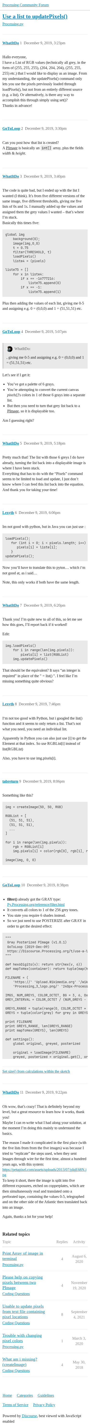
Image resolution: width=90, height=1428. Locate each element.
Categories (25, 1395)
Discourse (29, 1416)
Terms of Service (15, 1405)
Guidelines (46, 1395)
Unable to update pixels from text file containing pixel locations (23, 1311)
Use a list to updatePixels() (34, 16)
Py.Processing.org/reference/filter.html (36, 904)
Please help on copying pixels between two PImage (22, 1282)
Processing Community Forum (25, 5)
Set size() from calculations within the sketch (36, 1071)
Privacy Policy (44, 1405)
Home (7, 1395)
